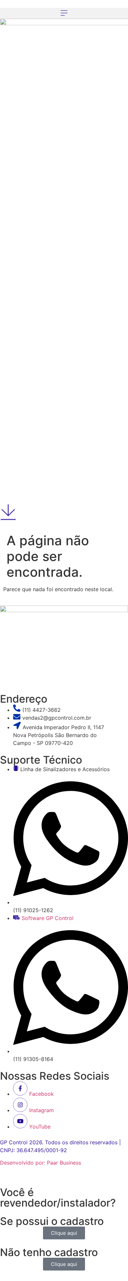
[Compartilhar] (121, 7)
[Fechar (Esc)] (106, 7)
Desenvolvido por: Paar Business (40, 1162)
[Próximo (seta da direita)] (116, 640)
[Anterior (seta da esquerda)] (11, 640)
